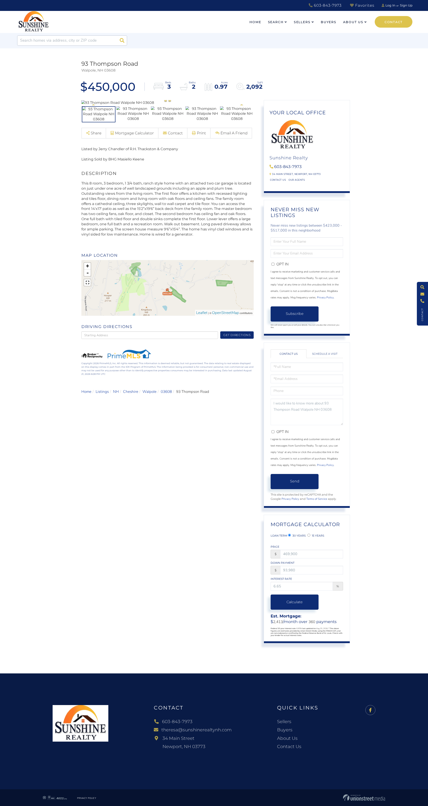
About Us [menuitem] (353, 22)
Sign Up (406, 5)
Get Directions (237, 335)
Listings (102, 391)
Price (275, 546)
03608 (166, 391)
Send (294, 481)
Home (86, 391)
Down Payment (282, 562)
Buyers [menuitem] (328, 22)
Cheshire (130, 391)
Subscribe (295, 314)
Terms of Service (316, 499)
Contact (394, 22)
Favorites (364, 5)
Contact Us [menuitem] (289, 746)
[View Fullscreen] (87, 282)
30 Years (299, 535)
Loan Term (279, 535)
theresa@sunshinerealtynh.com (196, 729)
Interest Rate (281, 578)
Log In (390, 5)
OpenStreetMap (225, 312)
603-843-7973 (327, 5)
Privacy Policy (325, 297)
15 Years (317, 535)
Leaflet (202, 312)
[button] (122, 40)
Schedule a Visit (324, 353)
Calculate (294, 602)
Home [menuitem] (255, 22)
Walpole (149, 391)
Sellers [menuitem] (302, 22)
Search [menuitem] (276, 22)
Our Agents (296, 179)
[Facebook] (370, 710)
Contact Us (278, 179)
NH (116, 391)
